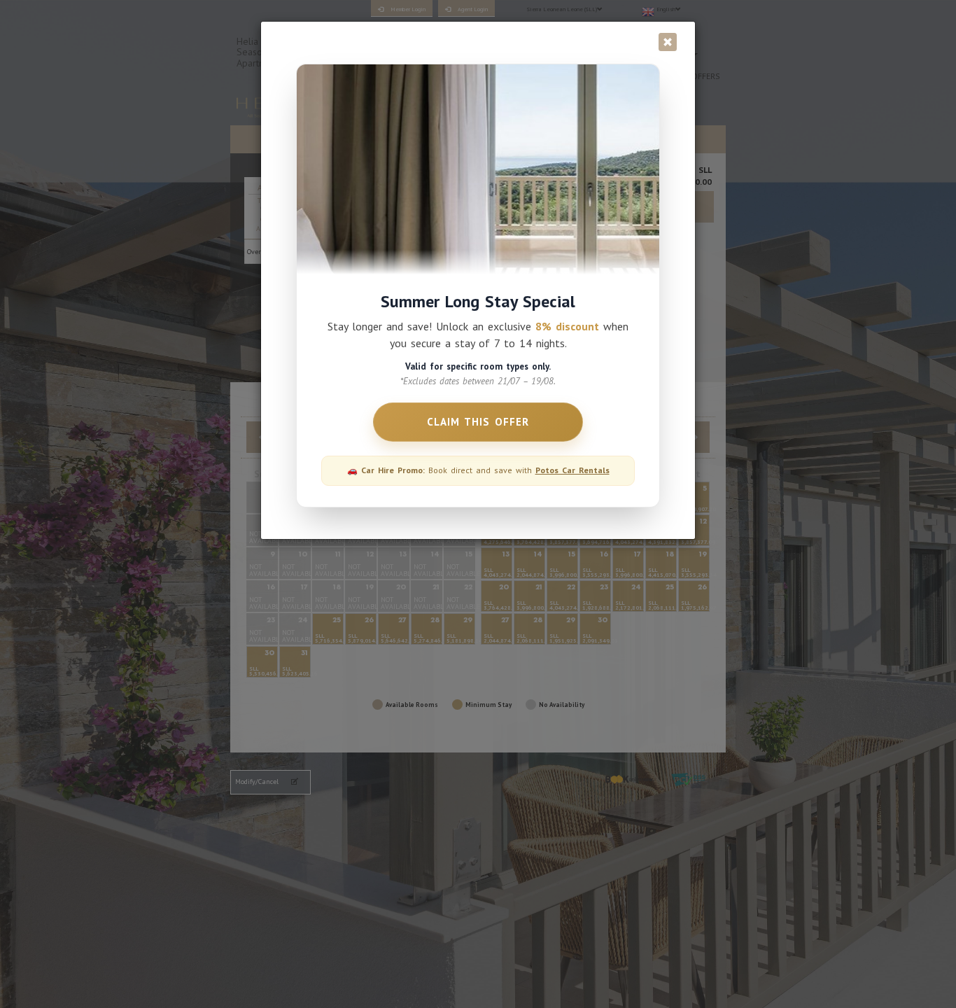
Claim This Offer (478, 421)
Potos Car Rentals (572, 470)
